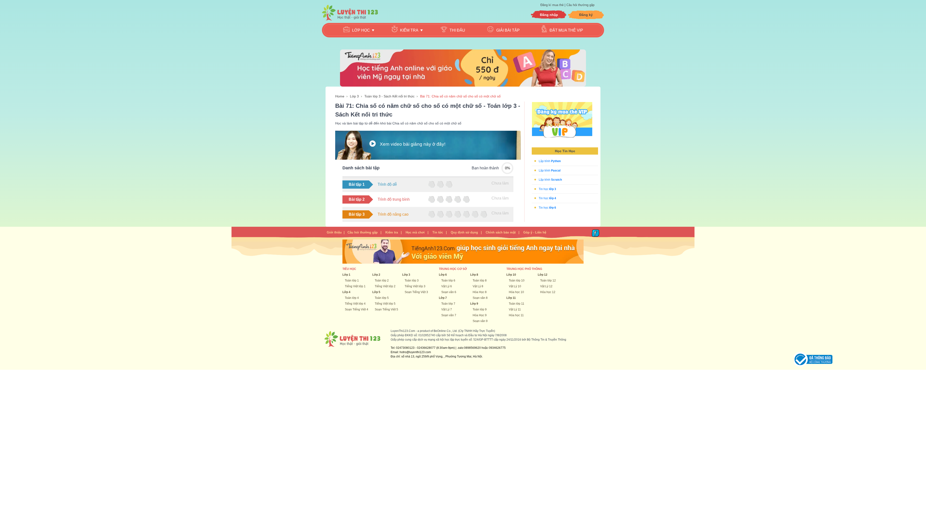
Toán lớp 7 (448, 303)
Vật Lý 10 (515, 286)
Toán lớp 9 (480, 309)
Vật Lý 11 (515, 309)
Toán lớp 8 (480, 280)
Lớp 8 (474, 274)
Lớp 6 (443, 274)
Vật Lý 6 (446, 286)
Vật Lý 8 (478, 286)
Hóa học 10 (516, 292)
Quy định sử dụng (464, 232)
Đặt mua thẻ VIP (566, 30)
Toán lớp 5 (382, 298)
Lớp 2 (376, 274)
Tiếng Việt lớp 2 (385, 286)
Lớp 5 (376, 292)
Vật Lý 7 (446, 309)
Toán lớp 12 (548, 280)
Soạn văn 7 (448, 315)
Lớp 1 (346, 274)
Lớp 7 (443, 298)
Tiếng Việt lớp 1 (355, 286)
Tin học (547, 189)
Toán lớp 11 (516, 303)
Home (339, 96)
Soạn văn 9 (480, 321)
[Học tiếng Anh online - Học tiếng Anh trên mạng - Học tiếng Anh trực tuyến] (463, 68)
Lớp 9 (474, 303)
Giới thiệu (334, 232)
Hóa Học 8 (480, 292)
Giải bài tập (508, 30)
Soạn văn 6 (448, 292)
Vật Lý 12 (546, 286)
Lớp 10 (511, 274)
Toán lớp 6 (448, 280)
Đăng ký (586, 15)
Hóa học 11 (516, 315)
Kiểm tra (391, 232)
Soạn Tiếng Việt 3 (416, 292)
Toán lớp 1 (352, 280)
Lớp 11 (511, 298)
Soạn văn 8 (480, 298)
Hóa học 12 (547, 292)
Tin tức (437, 232)
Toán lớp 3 (412, 280)
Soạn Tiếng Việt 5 (386, 309)
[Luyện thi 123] (350, 13)
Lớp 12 (542, 274)
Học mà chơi (415, 232)
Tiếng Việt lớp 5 (385, 303)
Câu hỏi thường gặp (580, 5)
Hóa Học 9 (480, 315)
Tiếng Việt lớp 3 (415, 286)
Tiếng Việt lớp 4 (355, 303)
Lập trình (550, 161)
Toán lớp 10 (516, 280)
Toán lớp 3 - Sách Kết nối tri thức (389, 96)
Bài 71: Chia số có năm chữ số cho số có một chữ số (460, 96)
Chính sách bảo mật (501, 232)
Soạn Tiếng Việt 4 (356, 309)
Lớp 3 (354, 96)
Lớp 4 (346, 292)
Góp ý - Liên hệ (534, 232)
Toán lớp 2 (382, 280)
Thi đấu (457, 30)
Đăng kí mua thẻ (552, 5)
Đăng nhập (549, 15)
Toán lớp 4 (352, 298)
